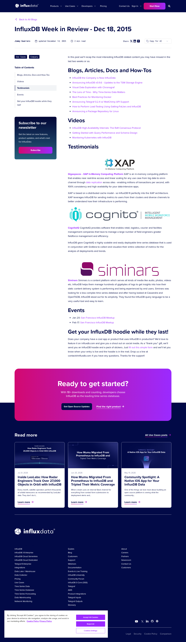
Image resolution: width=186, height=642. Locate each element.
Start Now (154, 6)
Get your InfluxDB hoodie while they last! (34, 103)
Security (137, 633)
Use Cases (21, 57)
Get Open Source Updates (77, 406)
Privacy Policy (45, 621)
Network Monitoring (23, 601)
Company (34, 57)
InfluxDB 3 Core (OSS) (78, 582)
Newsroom (126, 560)
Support (71, 560)
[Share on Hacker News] (138, 41)
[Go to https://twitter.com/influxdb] (141, 621)
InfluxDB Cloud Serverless (26, 556)
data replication (94, 182)
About (124, 548)
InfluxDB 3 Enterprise (24, 552)
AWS (70, 590)
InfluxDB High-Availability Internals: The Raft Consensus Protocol (106, 128)
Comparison (165, 633)
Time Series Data (22, 586)
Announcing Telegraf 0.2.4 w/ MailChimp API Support (100, 102)
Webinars (72, 563)
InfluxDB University (76, 575)
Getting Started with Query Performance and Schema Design (104, 133)
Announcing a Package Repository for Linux (95, 111)
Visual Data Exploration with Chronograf (93, 87)
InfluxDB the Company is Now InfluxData (93, 78)
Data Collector (21, 575)
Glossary (72, 604)
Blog (70, 552)
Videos (20, 81)
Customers (72, 556)
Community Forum (76, 578)
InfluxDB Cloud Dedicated (26, 560)
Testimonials (23, 88)
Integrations (20, 567)
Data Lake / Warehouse (25, 571)
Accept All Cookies (90, 617)
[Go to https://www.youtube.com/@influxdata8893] (137, 621)
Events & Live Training (77, 571)
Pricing (103, 6)
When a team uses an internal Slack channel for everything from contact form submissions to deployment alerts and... (91, 492)
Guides (71, 548)
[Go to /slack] (156, 621)
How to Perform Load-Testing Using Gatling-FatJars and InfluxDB (106, 106)
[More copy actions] (167, 41)
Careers (124, 552)
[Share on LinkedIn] (134, 41)
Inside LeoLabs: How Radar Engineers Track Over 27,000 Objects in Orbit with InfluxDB (39, 481)
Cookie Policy (150, 633)
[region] (56, 624)
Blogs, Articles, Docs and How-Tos (33, 74)
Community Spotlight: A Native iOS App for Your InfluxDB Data (141, 481)
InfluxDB (18, 548)
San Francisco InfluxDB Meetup (98, 318)
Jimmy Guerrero (22, 41)
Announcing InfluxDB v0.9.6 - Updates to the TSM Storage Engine (107, 82)
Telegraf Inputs (74, 597)
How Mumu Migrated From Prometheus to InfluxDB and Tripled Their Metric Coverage (93, 481)
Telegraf (71, 586)
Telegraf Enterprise (23, 563)
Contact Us (124, 6)
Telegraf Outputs (75, 601)
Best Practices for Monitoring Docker (91, 97)
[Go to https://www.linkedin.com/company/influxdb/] (147, 621)
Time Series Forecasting (25, 593)
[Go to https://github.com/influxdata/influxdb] (152, 621)
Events (20, 94)
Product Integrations (77, 593)
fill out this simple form (141, 347)
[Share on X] (131, 41)
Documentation (74, 567)
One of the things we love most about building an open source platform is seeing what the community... (145, 492)
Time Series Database (24, 590)
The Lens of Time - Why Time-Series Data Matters (98, 92)
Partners (125, 556)
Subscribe (35, 150)
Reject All (90, 624)
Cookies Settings (90, 630)
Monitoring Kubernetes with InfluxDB (91, 137)
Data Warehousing (23, 597)
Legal (128, 633)
